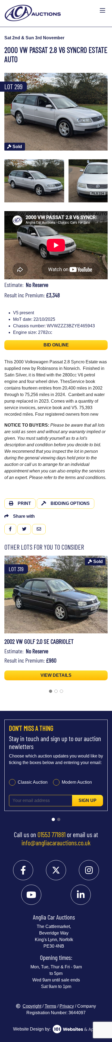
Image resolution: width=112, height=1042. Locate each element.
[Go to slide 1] (50, 691)
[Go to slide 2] (56, 691)
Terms (50, 1006)
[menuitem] (34, 180)
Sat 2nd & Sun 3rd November (34, 37)
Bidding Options (70, 503)
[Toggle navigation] (102, 10)
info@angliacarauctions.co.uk (56, 843)
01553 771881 (52, 834)
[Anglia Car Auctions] (50, 11)
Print (24, 503)
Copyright (32, 1006)
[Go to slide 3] (61, 691)
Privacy (67, 1006)
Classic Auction (33, 782)
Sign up (88, 800)
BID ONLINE (56, 345)
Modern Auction (77, 782)
